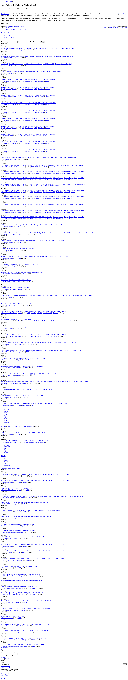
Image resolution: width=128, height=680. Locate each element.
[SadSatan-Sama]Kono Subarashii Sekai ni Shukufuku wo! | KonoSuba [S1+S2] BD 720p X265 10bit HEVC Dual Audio (34, 256)
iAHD (6, 266)
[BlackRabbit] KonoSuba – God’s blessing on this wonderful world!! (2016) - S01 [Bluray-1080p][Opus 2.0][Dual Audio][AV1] (36, 64)
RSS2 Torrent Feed (9, 37)
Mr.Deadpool (8, 281)
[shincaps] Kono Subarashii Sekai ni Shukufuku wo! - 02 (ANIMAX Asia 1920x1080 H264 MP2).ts (28, 142)
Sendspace (56, 320)
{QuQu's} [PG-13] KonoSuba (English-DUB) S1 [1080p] (17, 303)
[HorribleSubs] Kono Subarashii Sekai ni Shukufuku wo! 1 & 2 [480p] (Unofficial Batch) (25, 608)
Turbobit (6, 417)
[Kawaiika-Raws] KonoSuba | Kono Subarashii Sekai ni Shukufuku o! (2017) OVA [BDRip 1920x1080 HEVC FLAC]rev (35, 480)
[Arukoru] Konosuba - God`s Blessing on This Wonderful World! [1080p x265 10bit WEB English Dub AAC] (31, 510)
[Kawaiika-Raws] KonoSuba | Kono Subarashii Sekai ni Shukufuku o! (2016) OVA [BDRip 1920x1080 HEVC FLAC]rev (35, 474)
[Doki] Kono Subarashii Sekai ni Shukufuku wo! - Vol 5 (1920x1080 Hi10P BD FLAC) (25, 638)
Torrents (3, 657)
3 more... (58, 167)
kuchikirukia (8, 367)
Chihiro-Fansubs (9, 560)
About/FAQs (4, 675)
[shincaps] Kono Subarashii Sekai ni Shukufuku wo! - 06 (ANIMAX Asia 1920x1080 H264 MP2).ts (28, 110)
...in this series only (7, 656)
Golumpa (13, 526)
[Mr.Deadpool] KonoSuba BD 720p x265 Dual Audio (16, 280)
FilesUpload (7, 411)
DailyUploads (47, 173)
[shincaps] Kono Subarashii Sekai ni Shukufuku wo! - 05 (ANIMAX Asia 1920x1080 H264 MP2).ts (28, 118)
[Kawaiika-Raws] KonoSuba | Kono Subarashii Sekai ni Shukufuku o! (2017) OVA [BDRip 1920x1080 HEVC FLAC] (34, 551)
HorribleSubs (12, 610)
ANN (110, 27)
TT (1, 81)
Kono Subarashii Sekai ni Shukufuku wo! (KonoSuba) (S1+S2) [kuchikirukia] (22, 366)
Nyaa (3, 50)
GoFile (35, 81)
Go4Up (37, 442)
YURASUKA (12, 234)
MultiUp (73, 179)
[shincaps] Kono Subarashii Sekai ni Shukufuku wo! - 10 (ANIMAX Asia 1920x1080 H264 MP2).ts (28, 79)
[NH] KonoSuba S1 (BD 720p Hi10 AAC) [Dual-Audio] (16, 488)
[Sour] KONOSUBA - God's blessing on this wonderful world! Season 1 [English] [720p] (25, 502)
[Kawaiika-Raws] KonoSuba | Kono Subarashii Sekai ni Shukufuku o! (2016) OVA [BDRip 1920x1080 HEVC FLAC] (34, 544)
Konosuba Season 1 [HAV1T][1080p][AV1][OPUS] (15, 327)
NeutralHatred (8, 490)
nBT (2, 57)
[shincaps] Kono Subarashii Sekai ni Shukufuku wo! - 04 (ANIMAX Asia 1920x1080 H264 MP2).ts (28, 126)
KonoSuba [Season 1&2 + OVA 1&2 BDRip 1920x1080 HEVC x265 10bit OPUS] (24, 395)
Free (45, 320)
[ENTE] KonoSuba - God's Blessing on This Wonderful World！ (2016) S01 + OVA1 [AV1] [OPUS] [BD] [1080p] (33, 225)
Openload (7, 416)
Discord (3, 678)
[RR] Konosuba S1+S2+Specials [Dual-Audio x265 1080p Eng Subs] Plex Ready (23, 358)
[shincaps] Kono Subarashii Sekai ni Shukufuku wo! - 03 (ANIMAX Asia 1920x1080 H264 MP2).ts (28, 134)
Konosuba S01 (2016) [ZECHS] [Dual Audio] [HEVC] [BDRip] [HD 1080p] (22, 272)
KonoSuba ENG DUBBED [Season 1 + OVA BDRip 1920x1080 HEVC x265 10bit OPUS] (26, 389)
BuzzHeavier (29, 81)
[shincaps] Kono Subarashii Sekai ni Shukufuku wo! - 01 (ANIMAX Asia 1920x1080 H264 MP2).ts (28, 150)
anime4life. (12, 50)
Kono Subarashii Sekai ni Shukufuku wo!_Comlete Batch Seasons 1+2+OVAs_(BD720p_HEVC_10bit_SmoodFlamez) (34, 403)
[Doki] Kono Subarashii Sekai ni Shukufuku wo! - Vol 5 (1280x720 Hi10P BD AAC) (24, 644)
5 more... (55, 313)
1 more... (73, 173)
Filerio (6, 460)
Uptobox (6, 422)
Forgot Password (5, 666)
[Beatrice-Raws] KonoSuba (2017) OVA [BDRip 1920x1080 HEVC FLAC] (22, 593)
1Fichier (6, 408)
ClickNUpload (39, 167)
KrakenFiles (59, 173)
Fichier (6, 459)
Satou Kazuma (5, 14)
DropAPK (49, 313)
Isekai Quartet (8, 28)
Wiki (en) (124, 27)
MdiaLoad (41, 81)
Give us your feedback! (7, 674)
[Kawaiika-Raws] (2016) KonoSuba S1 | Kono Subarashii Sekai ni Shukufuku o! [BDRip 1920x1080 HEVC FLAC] (33, 311)
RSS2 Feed (7, 35)
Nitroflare (6, 414)
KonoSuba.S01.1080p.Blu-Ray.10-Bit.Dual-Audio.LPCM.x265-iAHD (20, 264)
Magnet (21, 50)
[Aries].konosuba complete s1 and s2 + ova (12, 616)
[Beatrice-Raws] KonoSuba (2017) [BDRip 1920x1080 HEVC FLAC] (20, 586)
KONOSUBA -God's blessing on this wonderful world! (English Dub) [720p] (22, 536)
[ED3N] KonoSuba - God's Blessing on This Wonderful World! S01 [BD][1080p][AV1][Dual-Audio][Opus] (31, 71)
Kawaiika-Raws (9, 313)
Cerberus (11, 344)
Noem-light (8, 602)
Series (2, 659)
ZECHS (7, 273)
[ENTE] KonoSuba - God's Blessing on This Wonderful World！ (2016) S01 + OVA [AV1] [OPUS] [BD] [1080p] (32, 240)
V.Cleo (11, 352)
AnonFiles (33, 313)
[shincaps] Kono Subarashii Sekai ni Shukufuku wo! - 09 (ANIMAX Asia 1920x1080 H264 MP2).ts (28, 87)
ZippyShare (70, 320)
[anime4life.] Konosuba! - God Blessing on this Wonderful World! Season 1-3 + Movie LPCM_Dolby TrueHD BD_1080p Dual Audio (38, 48)
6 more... (24, 476)
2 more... (47, 81)
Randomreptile (8, 360)
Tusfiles (6, 419)
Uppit (5, 420)
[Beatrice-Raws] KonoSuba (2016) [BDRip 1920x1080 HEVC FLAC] (20, 574)
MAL (114, 27)
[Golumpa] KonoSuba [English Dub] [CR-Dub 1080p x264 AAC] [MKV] (21, 524)
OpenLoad (10, 426)
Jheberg (33, 405)
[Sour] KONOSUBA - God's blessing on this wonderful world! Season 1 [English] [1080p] (26, 516)
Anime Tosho (4, 649)
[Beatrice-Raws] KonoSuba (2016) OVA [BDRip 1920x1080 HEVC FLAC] (22, 580)
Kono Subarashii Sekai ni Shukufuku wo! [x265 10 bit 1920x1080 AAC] (21, 566)
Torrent (17, 50)
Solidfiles (6, 462)
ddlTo (5, 423)
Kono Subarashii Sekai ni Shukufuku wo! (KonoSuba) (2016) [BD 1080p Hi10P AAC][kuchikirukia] (29, 374)
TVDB (119, 27)
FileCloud (7, 446)
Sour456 (6, 504)
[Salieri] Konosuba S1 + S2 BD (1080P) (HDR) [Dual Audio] (18, 248)
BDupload (7, 409)
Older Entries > (5, 32)
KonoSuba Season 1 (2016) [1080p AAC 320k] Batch (16, 319)
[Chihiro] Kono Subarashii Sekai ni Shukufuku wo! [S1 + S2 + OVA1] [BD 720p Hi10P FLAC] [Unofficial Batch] (32, 558)
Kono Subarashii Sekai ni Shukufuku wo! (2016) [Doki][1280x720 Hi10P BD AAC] (24, 630)
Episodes (7, 659)
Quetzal (11, 289)
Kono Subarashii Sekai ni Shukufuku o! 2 (16, 26)
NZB (19, 57)
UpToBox (7, 453)
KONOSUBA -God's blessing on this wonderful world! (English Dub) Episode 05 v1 (24, 440)
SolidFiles (63, 320)
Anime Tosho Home (6, 1)
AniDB (106, 27)
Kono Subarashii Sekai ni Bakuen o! (16, 29)
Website (7, 50)
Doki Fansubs (8, 625)
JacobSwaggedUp (13, 383)
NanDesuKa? (12, 167)
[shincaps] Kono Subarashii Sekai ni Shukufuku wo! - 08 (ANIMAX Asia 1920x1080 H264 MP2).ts (28, 95)
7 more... (34, 576)
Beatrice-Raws (11, 576)
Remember (4, 664)
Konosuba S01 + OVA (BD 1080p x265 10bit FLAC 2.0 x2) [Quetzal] (20, 287)
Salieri (6, 250)
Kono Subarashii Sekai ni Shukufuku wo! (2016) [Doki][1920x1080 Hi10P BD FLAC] (25, 624)
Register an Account (6, 667)
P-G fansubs (8, 305)
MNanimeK (12, 497)
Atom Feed (7, 39)
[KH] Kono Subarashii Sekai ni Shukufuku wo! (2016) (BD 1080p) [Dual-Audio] (23, 433)
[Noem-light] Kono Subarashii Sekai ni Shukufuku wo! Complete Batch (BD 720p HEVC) (26, 600)
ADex (2, 226)
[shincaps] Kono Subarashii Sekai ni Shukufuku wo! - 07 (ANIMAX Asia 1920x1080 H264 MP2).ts (28, 103)
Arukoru (7, 511)
